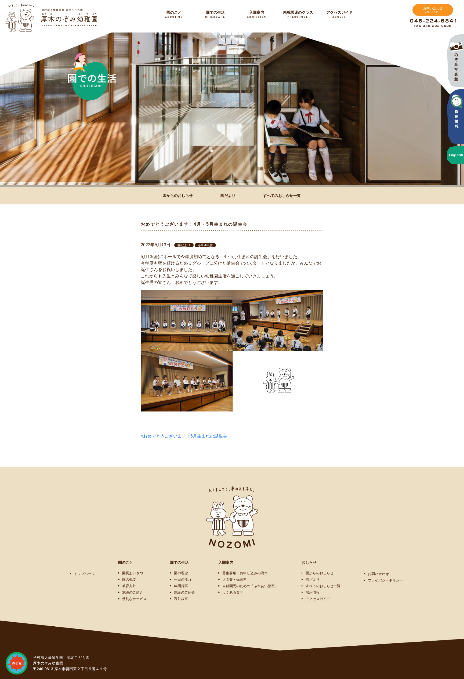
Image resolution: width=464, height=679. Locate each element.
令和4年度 (205, 245)
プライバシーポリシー (385, 580)
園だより (227, 195)
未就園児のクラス (298, 14)
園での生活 (215, 14)
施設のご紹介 (132, 592)
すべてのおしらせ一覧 (282, 195)
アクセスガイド (339, 14)
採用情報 (313, 592)
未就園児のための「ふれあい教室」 (250, 586)
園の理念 (181, 573)
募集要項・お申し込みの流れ (245, 573)
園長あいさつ (132, 573)
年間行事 (181, 586)
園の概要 (129, 579)
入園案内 (256, 14)
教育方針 (129, 586)
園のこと (174, 14)
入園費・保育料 (234, 579)
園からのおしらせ (178, 195)
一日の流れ (182, 579)
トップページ (84, 574)
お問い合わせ (433, 9)
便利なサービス (134, 599)
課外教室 (181, 599)
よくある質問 (232, 592)
